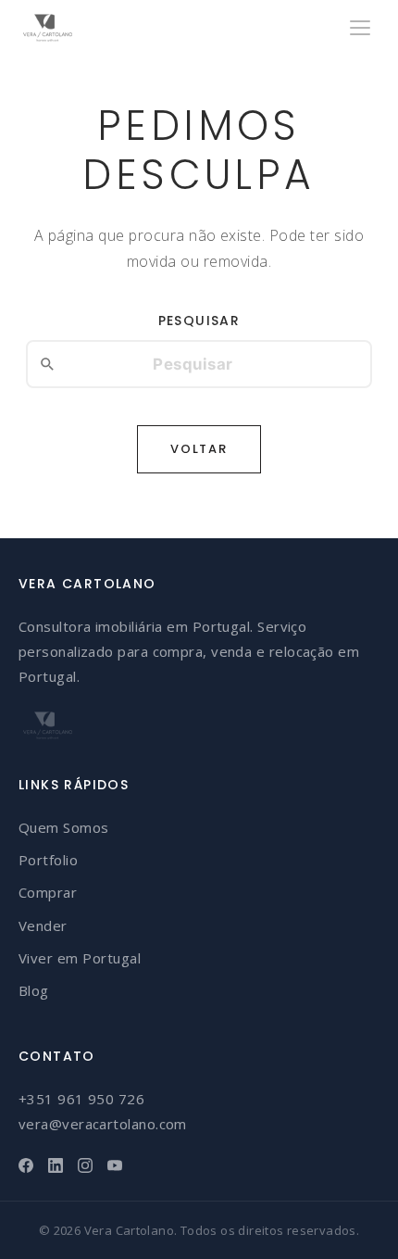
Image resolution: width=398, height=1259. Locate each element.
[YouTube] (114, 1165)
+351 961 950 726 (81, 1098)
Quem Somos (64, 827)
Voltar (199, 449)
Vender (43, 925)
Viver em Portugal (80, 958)
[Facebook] (26, 1165)
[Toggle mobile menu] (360, 27)
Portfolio (48, 859)
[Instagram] (85, 1165)
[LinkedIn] (55, 1165)
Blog (34, 990)
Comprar (48, 892)
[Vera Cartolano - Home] (48, 28)
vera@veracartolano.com (103, 1123)
